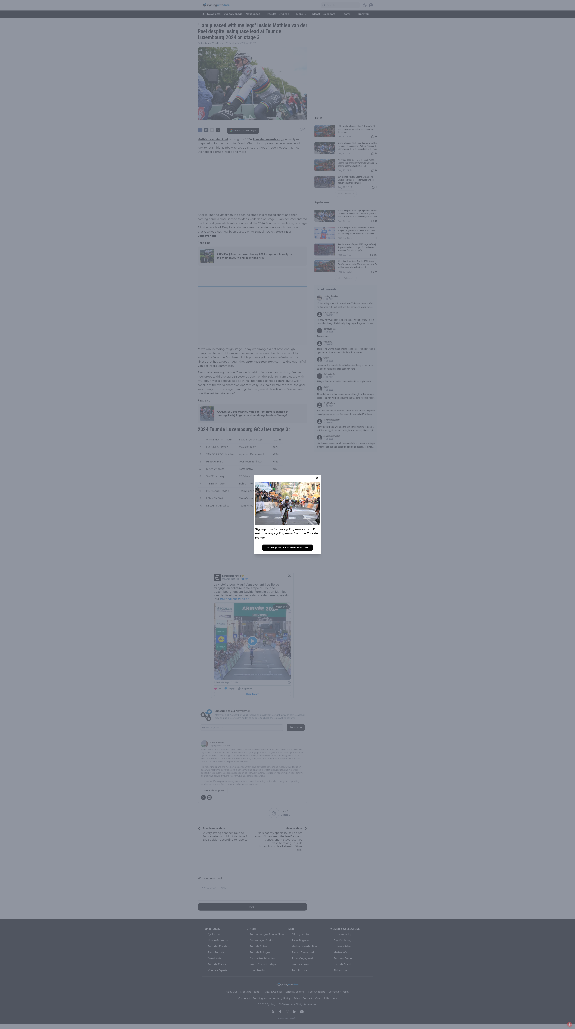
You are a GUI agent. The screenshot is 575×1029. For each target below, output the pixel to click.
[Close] (317, 477)
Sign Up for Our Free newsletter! (287, 547)
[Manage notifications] (569, 1024)
